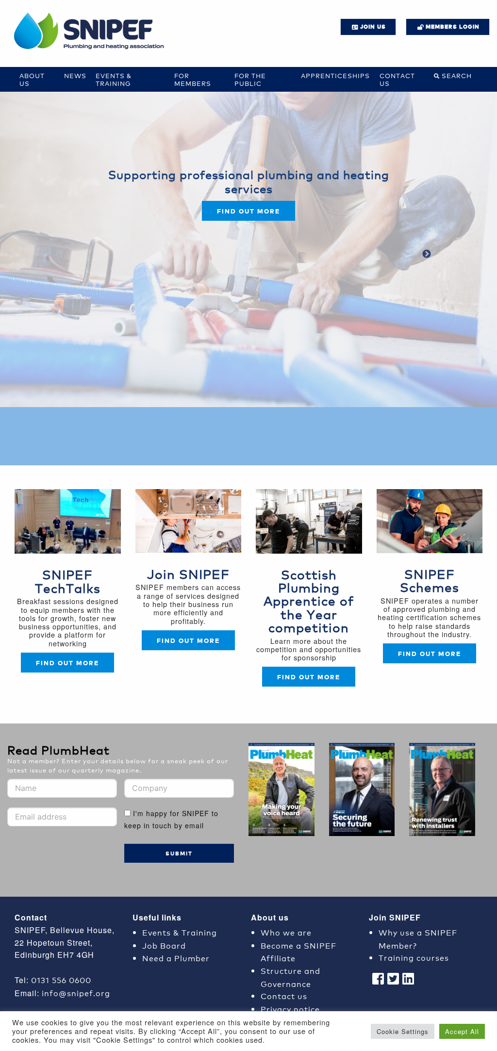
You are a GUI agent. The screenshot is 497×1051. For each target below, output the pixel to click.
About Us (32, 79)
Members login (453, 26)
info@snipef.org (76, 992)
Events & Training (114, 79)
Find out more (248, 210)
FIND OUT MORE (188, 640)
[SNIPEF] (92, 31)
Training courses (414, 957)
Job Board (164, 945)
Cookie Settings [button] (403, 1031)
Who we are (286, 931)
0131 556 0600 (61, 979)
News (75, 75)
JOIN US (373, 26)
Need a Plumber (176, 957)
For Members (192, 79)
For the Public (250, 79)
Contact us (397, 79)
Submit (179, 853)
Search (457, 75)
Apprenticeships (335, 75)
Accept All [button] (462, 1031)
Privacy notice (290, 1008)
